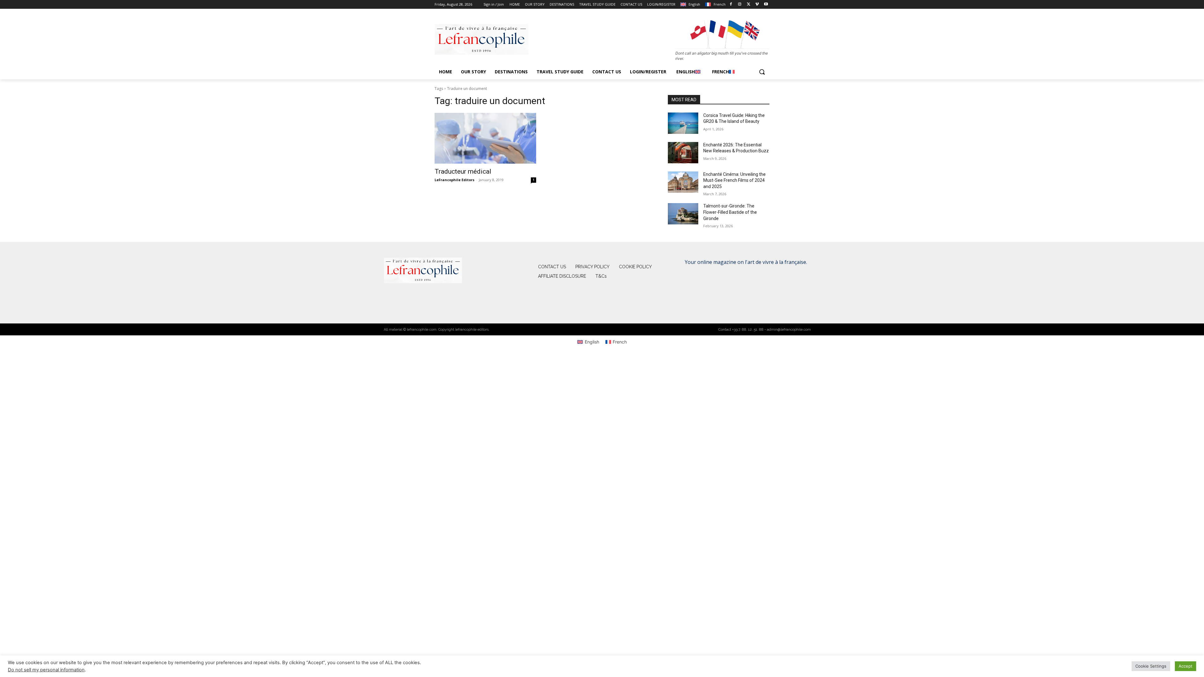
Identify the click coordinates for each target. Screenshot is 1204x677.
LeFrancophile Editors (454, 179)
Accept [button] (1185, 666)
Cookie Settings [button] (1150, 666)
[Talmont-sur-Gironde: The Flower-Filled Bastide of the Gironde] (683, 213)
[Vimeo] (757, 4)
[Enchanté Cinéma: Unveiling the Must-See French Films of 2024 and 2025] (683, 182)
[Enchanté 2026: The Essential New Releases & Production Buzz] (683, 152)
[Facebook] (731, 4)
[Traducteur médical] (485, 138)
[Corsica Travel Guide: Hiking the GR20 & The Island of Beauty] (683, 123)
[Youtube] (765, 4)
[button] (761, 71)
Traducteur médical (463, 171)
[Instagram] (739, 4)
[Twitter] (748, 4)
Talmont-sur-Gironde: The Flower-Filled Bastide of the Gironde (730, 212)
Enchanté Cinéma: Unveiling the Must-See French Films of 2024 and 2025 (734, 180)
